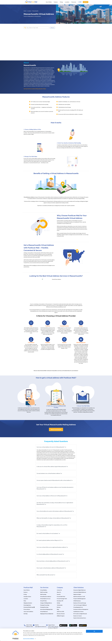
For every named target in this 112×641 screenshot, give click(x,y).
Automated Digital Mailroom (80, 592)
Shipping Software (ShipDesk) (46, 613)
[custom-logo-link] (31, 2)
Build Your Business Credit (79, 596)
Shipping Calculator (28, 602)
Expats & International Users (80, 617)
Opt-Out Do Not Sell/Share (28, 638)
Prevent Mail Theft (61, 596)
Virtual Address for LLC (45, 598)
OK (94, 631)
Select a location (56, 429)
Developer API (60, 600)
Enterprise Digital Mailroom (80, 590)
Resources (73, 2)
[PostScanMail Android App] (73, 625)
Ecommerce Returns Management (81, 609)
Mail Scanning (43, 594)
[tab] (56, 447)
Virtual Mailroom (44, 611)
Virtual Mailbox (43, 590)
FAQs (25, 600)
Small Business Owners (79, 611)
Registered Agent (77, 594)
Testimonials (59, 605)
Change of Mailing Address (46, 602)
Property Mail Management (80, 598)
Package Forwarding (44, 605)
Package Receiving (44, 607)
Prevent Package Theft (62, 598)
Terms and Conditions (28, 611)
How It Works (49, 2)
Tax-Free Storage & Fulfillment (80, 605)
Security (58, 594)
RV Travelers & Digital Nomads (80, 613)
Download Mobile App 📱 (29, 607)
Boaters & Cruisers (78, 615)
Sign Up (85, 2)
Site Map (25, 613)
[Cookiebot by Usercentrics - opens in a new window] (15, 639)
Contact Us (59, 590)
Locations (67, 2)
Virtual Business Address (45, 596)
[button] (56, 447)
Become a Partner (61, 613)
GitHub (58, 602)
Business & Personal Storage (80, 602)
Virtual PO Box (43, 600)
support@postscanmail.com (40, 626)
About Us (59, 592)
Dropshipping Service (78, 607)
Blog (58, 609)
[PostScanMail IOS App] (63, 625)
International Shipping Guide (46, 609)
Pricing (61, 2)
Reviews (58, 607)
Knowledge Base (27, 605)
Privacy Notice (27, 609)
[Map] (84, 43)
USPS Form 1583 (60, 611)
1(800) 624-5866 (29, 626)
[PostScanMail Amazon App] (83, 625)
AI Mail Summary (77, 600)
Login (79, 2)
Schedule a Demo (27, 596)
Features (56, 2)
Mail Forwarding (43, 592)
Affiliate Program (60, 615)
